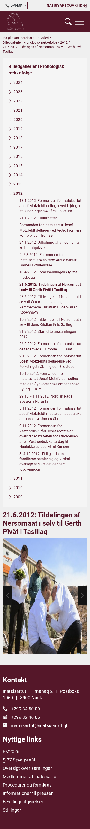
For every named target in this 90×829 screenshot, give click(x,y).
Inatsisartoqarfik (64, 5)
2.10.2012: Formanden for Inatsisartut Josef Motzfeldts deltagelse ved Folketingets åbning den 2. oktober (50, 361)
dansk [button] (16, 5)
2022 (18, 101)
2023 (18, 91)
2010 (18, 487)
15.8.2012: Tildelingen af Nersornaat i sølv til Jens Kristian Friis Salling (50, 322)
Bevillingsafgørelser (23, 801)
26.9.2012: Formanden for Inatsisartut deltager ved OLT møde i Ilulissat (50, 346)
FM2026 (11, 751)
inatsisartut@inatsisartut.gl (39, 725)
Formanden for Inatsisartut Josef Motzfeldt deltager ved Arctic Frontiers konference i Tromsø (50, 230)
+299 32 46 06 (25, 717)
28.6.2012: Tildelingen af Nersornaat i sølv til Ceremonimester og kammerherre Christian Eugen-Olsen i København (50, 304)
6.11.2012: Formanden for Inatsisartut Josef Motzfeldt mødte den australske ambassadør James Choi (50, 413)
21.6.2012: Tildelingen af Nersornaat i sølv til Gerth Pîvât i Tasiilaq (50, 287)
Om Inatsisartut (25, 38)
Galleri (44, 38)
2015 (18, 165)
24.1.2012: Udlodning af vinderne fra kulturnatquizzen (49, 245)
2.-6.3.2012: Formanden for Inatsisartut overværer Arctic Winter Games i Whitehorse (47, 260)
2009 (18, 497)
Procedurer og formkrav (27, 785)
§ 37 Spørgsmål (19, 760)
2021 (18, 110)
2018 (18, 138)
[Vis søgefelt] (68, 21)
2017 (18, 147)
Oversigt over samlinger (27, 768)
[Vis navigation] (79, 21)
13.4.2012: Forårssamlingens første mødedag (48, 274)
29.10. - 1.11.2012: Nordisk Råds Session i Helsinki (45, 399)
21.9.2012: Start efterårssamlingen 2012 (47, 334)
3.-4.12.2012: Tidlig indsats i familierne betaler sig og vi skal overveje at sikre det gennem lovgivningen (44, 462)
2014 (18, 174)
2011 (18, 478)
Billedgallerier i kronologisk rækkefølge (30, 42)
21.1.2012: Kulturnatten (38, 218)
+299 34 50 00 (25, 709)
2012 (64, 42)
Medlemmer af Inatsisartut (30, 776)
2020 (18, 119)
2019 (18, 128)
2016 (18, 156)
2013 (18, 184)
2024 (18, 82)
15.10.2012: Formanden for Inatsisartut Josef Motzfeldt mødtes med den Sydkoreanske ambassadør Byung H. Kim (49, 381)
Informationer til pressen (28, 793)
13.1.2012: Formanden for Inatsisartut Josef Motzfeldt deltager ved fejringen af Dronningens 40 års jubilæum (50, 205)
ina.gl (7, 38)
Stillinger (12, 810)
